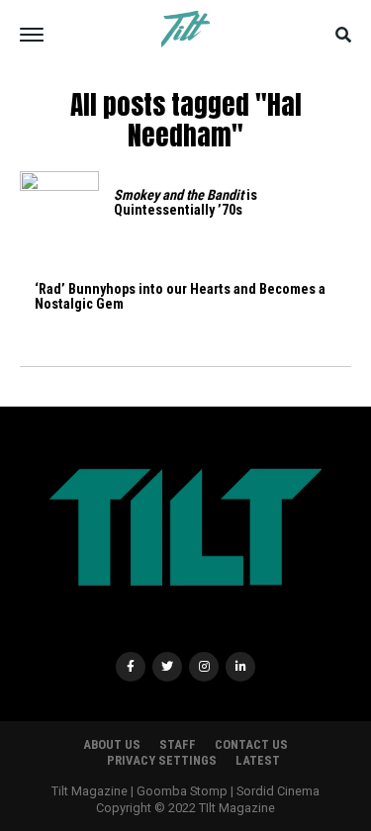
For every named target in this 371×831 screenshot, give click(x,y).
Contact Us (251, 744)
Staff (177, 744)
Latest (257, 760)
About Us (111, 744)
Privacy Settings (162, 760)
